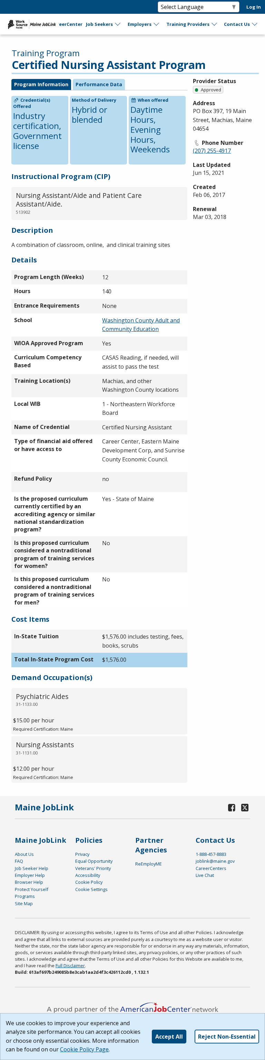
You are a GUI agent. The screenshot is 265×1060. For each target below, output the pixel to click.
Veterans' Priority (93, 868)
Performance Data (99, 84)
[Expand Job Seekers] (118, 24)
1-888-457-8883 (211, 854)
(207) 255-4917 (212, 150)
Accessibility (87, 875)
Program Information (41, 84)
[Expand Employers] (156, 24)
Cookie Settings (91, 889)
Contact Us (237, 24)
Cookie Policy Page (84, 1049)
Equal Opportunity (93, 861)
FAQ (19, 861)
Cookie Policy (88, 882)
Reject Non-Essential (227, 1036)
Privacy (82, 854)
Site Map (24, 903)
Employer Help (30, 875)
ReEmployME (148, 864)
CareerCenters (211, 868)
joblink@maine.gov (215, 861)
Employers (139, 24)
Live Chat (205, 875)
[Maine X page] (244, 807)
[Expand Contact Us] (255, 24)
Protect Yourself (31, 889)
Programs (25, 896)
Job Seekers (99, 24)
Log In (253, 7)
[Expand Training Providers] (214, 24)
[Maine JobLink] (32, 24)
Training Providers (187, 24)
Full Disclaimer (70, 965)
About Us (24, 854)
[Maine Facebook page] (232, 807)
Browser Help (29, 882)
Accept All (169, 1036)
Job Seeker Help (31, 868)
